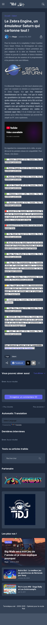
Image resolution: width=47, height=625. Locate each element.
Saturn (14, 16)
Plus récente (8, 407)
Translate (18, 425)
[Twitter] (28, 363)
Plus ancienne (38, 407)
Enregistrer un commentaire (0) (23, 397)
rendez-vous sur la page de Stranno (19, 348)
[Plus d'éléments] (39, 363)
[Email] (33, 363)
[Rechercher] (43, 4)
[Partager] (40, 37)
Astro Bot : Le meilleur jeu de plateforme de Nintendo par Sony (30, 573)
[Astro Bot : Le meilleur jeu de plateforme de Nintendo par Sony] (10, 574)
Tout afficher (38, 373)
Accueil (7, 16)
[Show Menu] (3, 4)
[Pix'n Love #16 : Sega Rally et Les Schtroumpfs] (10, 589)
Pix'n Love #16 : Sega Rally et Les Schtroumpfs (30, 588)
